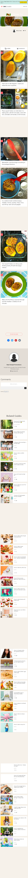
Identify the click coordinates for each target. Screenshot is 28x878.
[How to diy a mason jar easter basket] (7, 842)
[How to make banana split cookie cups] (7, 602)
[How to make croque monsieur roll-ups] (7, 549)
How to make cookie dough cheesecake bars (20, 536)
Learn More (23, 2)
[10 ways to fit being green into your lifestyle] (7, 498)
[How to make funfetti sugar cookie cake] (7, 674)
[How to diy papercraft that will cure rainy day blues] (7, 778)
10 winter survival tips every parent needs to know (20, 464)
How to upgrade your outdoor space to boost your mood (20, 829)
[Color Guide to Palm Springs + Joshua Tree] (7, 799)
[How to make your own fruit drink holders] (7, 487)
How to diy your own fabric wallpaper (19, 610)
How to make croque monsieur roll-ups (18, 547)
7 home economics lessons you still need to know (19, 661)
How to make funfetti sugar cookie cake (20, 672)
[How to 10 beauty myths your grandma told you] (7, 653)
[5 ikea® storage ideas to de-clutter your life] (7, 810)
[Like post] (10, 334)
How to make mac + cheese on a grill (20, 765)
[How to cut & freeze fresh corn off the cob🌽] (7, 424)
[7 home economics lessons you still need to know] (7, 664)
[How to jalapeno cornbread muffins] (7, 706)
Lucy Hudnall (17, 424)
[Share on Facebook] (8, 340)
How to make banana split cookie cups (19, 600)
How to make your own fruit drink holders (20, 485)
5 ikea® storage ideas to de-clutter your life (20, 808)
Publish (25, 388)
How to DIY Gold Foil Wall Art (19, 475)
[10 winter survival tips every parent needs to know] (7, 466)
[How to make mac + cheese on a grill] (7, 768)
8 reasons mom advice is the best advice (20, 818)
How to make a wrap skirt (19, 724)
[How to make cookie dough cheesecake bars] (7, 539)
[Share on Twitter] (12, 340)
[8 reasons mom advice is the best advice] (7, 821)
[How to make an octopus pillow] (7, 717)
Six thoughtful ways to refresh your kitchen (18, 693)
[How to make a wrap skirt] (7, 727)
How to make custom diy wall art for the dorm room (19, 589)
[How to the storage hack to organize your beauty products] (7, 789)
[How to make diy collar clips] (7, 570)
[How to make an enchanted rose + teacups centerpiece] (7, 560)
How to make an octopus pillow (19, 714)
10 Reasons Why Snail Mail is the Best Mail (20, 443)
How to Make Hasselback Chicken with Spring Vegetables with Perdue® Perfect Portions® (19, 433)
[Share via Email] (19, 340)
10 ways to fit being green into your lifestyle (19, 496)
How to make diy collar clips (20, 567)
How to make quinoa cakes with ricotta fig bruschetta (20, 683)
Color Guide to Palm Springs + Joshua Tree (18, 797)
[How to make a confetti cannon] (7, 456)
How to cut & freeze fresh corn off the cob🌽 (19, 422)
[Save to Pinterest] (16, 340)
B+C (15, 435)
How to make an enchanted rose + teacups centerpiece (20, 557)
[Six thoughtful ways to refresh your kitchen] (7, 695)
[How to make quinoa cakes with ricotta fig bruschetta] (7, 685)
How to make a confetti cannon (19, 453)
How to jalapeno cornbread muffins (20, 704)
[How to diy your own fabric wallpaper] (7, 613)
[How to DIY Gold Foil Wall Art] (7, 477)
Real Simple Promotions (14, 365)
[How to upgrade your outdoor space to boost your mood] (7, 831)
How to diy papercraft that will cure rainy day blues (19, 776)
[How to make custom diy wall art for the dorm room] (7, 591)
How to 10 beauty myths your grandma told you (19, 651)
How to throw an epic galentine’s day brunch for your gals (19, 579)
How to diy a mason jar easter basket (19, 839)
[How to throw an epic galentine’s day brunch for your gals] (7, 581)
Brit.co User (19, 30)
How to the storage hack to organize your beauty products (20, 787)
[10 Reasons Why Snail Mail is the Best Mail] (7, 445)
